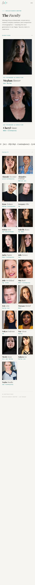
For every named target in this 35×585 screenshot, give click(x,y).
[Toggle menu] (32, 3)
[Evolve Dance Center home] (4, 3)
